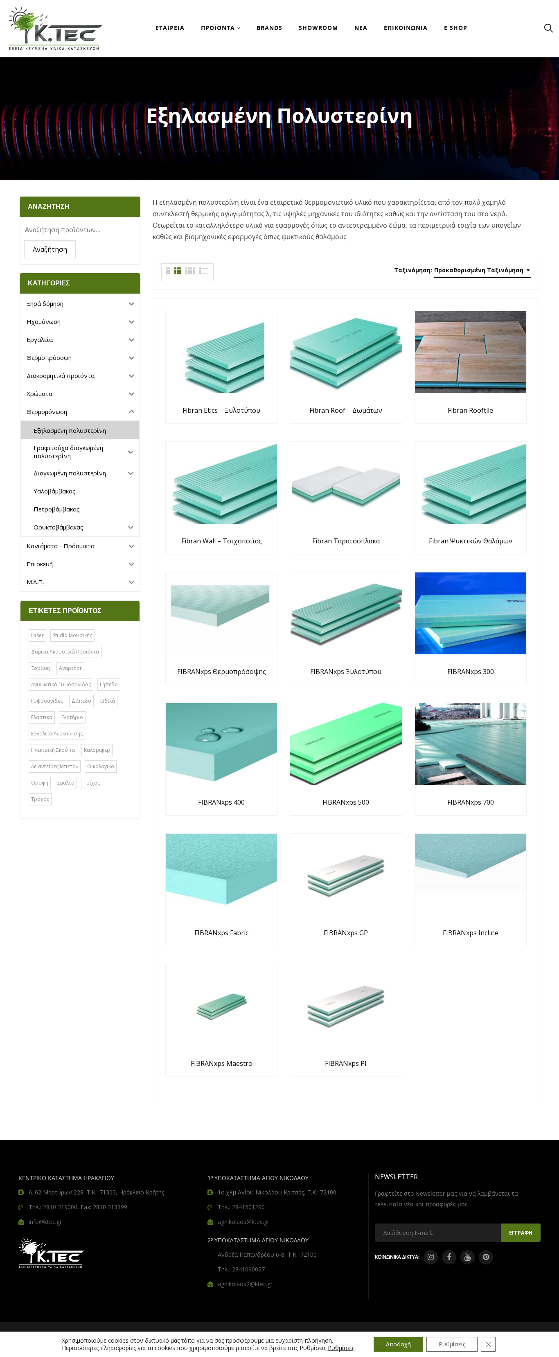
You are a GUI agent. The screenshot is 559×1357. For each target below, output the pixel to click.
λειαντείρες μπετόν (54, 766)
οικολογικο (100, 766)
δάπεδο (81, 700)
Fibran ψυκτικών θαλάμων (470, 540)
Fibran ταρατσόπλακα (346, 540)
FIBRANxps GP (346, 932)
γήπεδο (109, 684)
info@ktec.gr (45, 1222)
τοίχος (91, 782)
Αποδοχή (398, 1344)
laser (37, 635)
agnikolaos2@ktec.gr (245, 1284)
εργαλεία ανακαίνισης (57, 733)
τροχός (40, 799)
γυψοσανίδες (47, 700)
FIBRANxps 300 (470, 671)
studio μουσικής (72, 635)
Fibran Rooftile (470, 410)
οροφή (39, 782)
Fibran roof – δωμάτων (345, 410)
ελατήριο (72, 717)
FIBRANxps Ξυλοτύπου (345, 671)
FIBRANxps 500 (345, 802)
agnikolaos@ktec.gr (243, 1222)
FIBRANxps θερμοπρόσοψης (221, 671)
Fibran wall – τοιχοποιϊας (221, 540)
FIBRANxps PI (346, 1063)
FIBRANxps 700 (470, 802)
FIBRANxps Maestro (221, 1063)
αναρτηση (71, 668)
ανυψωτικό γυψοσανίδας (61, 684)
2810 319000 (60, 1207)
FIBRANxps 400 (221, 802)
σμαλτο (65, 782)
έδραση (40, 668)
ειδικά (107, 700)
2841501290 (248, 1207)
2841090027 (248, 1269)
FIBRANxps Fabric (221, 932)
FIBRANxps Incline (470, 932)
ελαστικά (41, 717)
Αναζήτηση (50, 249)
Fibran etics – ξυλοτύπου (221, 410)
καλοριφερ (97, 749)
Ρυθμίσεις (341, 1348)
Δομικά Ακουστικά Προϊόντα (65, 651)
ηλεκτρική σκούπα (53, 749)
